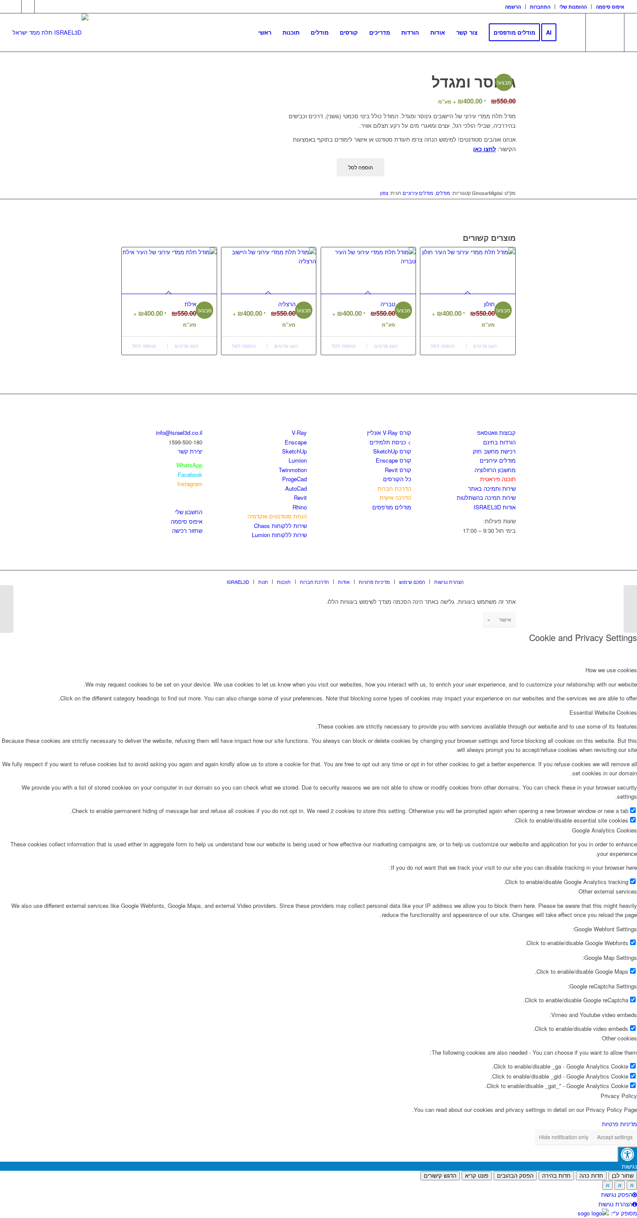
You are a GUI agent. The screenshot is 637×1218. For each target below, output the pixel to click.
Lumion (298, 460)
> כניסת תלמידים (390, 442)
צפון (384, 192)
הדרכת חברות (394, 488)
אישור (505, 619)
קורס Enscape (393, 460)
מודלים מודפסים (391, 507)
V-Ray (299, 432)
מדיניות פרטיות (619, 1124)
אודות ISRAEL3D (495, 507)
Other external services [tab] (607, 891)
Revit (300, 497)
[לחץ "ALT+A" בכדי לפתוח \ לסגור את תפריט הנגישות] (627, 1154)
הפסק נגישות (616, 1194)
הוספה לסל (360, 167)
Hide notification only (563, 1136)
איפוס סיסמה (610, 6)
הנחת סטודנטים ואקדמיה (277, 516)
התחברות (540, 6)
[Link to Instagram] (28, 6)
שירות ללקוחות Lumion (279, 535)
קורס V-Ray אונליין (389, 432)
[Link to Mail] (41, 6)
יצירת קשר (190, 451)
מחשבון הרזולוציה (495, 470)
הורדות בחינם (499, 442)
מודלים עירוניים (418, 192)
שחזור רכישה (187, 530)
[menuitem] (513, 6)
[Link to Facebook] (15, 6)
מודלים (443, 192)
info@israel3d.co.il (179, 432)
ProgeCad (294, 479)
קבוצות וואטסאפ (496, 432)
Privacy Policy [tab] (619, 1096)
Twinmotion (293, 470)
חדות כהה (591, 1176)
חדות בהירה (556, 1176)
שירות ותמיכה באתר (492, 488)
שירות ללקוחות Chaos (280, 526)
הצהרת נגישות (615, 1204)
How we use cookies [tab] (611, 670)
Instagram (189, 483)
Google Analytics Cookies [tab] (604, 830)
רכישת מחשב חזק (494, 451)
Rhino (299, 507)
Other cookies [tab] (619, 1038)
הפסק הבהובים (515, 1176)
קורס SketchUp (392, 451)
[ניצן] (630, 609)
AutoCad (296, 488)
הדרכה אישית (395, 497)
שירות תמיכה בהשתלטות (486, 497)
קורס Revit (398, 470)
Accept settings (615, 1136)
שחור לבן (623, 1176)
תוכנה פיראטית (498, 479)
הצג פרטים (187, 346)
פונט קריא (476, 1176)
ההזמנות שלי (573, 6)
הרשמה (513, 6)
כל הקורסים (397, 479)
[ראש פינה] (6, 609)
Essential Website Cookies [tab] (603, 712)
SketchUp (294, 451)
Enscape (296, 442)
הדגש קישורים (440, 1176)
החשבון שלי (188, 512)
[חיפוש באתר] (570, 32)
